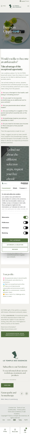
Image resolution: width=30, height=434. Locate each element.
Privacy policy (21, 410)
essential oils (10, 315)
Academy (17, 414)
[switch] (25, 222)
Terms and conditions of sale (17, 412)
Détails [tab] (15, 188)
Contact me (12, 408)
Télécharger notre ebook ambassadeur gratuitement (15, 334)
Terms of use (21, 408)
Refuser (15, 249)
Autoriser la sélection (15, 244)
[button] (28, 6)
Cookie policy (12, 410)
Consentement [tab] (6, 188)
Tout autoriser (15, 240)
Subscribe (7, 385)
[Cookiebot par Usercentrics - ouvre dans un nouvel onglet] (21, 183)
